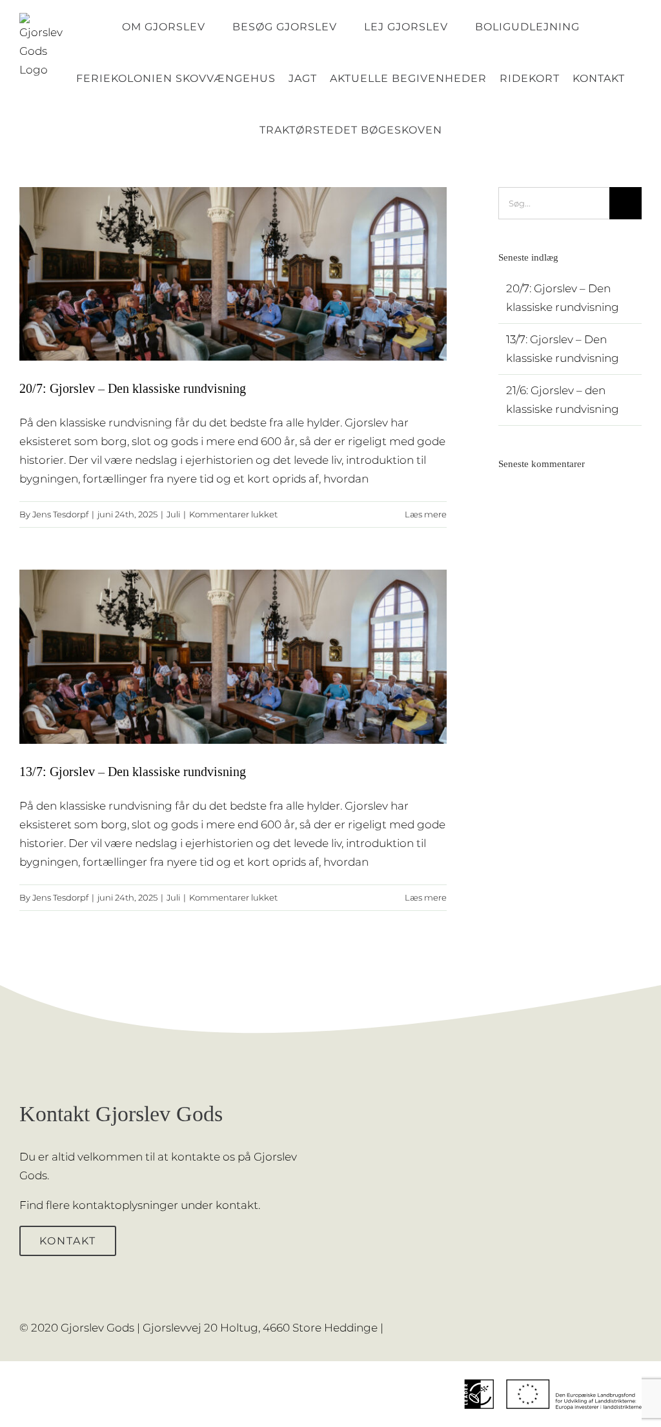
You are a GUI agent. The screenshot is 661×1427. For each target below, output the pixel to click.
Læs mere (426, 514)
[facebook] (617, 1319)
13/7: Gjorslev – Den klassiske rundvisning (132, 771)
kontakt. (238, 1205)
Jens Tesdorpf (60, 514)
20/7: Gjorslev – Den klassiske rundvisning (132, 388)
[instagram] (638, 1319)
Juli (173, 514)
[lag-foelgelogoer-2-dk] (553, 1366)
